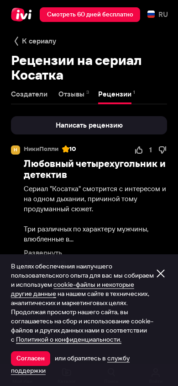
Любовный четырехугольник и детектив (95, 169)
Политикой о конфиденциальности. (68, 339)
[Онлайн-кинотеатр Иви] (23, 14)
